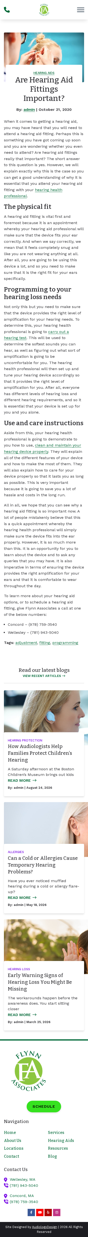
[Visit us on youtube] (40, 1212)
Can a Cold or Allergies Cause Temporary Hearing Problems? (43, 865)
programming (65, 642)
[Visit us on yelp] (48, 1212)
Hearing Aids (44, 73)
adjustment (26, 642)
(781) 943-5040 (24, 1185)
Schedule (44, 1106)
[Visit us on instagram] (56, 1212)
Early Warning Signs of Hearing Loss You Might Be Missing (40, 982)
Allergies (16, 852)
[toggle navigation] (80, 9)
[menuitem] (22, 1133)
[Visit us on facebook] (31, 1212)
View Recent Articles (42, 676)
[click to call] (7, 10)
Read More (19, 780)
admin (29, 109)
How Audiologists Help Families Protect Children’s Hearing (40, 753)
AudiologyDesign (44, 1227)
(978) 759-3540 (24, 1201)
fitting (44, 642)
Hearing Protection (25, 740)
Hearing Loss (19, 969)
